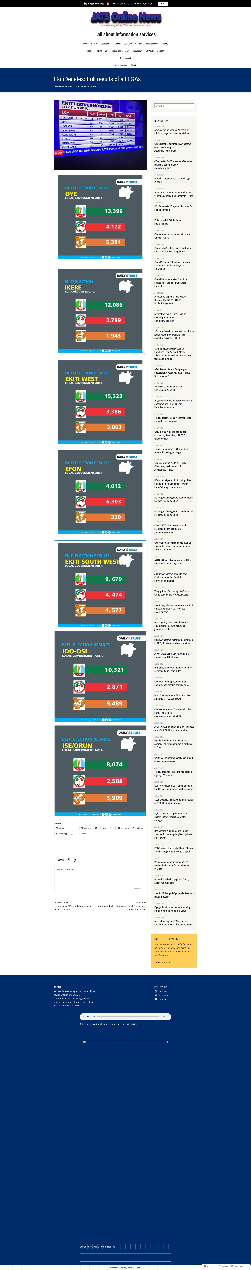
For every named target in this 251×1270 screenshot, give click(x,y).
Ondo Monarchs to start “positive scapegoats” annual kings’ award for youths (170, 283)
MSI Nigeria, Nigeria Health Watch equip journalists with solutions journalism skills (171, 626)
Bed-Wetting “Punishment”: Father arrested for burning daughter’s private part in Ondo (173, 834)
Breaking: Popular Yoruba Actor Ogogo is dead (173, 180)
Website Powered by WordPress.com (125, 1267)
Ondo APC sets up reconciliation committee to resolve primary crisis (172, 683)
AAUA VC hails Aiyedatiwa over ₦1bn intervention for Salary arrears (172, 561)
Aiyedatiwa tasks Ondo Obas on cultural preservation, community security (170, 317)
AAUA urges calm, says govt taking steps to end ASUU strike (171, 655)
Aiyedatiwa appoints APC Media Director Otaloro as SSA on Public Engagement (170, 300)
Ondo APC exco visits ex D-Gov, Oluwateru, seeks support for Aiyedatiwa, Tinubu (170, 466)
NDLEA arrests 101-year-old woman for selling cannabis (173, 208)
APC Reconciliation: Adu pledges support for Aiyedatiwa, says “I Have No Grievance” (172, 373)
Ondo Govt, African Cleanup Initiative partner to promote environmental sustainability (172, 713)
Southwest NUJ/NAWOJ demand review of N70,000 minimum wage (173, 801)
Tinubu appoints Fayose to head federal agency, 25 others (173, 773)
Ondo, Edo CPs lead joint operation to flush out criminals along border (172, 249)
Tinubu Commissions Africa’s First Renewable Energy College (171, 450)
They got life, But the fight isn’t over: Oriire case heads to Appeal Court (172, 592)
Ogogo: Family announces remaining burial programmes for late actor (172, 909)
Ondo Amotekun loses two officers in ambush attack (172, 236)
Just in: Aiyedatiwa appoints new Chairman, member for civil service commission (170, 577)
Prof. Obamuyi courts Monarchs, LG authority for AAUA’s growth (172, 697)
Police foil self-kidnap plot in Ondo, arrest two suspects (171, 881)
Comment (137, 889)
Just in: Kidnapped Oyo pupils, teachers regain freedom (174, 895)
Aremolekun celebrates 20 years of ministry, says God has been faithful (172, 131)
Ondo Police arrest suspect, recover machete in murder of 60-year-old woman (172, 265)
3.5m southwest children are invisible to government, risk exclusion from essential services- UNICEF (174, 335)
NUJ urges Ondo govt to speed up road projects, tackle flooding (173, 499)
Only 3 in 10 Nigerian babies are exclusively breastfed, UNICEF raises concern (170, 435)
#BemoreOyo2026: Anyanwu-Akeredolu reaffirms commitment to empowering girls (173, 165)
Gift (163, 3)
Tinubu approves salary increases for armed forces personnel (172, 419)
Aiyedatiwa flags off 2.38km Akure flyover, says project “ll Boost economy (173, 922)
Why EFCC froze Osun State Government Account (168, 388)
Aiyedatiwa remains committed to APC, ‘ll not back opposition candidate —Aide (173, 194)
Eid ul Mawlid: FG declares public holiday (167, 222)
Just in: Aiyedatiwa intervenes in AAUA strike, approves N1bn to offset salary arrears (173, 608)
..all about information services (125, 34)
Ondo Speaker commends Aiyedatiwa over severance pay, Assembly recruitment (172, 147)
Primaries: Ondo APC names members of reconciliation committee (173, 669)
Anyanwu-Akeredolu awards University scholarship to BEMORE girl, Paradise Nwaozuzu (173, 404)
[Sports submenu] (141, 43)
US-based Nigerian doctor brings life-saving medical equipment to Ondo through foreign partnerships (172, 484)
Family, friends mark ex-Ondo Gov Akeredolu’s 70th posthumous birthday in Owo (173, 744)
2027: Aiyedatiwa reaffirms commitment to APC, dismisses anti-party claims (173, 641)
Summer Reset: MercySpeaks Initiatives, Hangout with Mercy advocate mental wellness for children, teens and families (173, 354)
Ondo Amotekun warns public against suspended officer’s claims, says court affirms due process (173, 546)
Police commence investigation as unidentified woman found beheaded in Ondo (171, 865)
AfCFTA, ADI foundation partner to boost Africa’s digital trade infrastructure (174, 728)
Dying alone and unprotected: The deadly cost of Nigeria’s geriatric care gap (170, 817)
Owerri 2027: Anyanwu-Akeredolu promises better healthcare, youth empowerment (170, 529)
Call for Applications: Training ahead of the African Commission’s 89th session (173, 787)
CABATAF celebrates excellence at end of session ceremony (173, 759)
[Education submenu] (110, 43)
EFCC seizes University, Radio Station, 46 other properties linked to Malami (173, 849)
